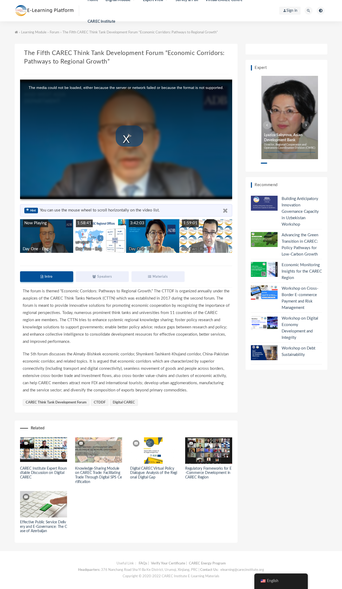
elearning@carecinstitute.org (242, 570)
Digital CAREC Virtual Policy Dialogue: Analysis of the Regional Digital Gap (153, 473)
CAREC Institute (101, 21)
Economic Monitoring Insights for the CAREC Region (302, 271)
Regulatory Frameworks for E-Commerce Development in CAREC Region (208, 473)
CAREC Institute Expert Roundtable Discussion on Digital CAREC (43, 473)
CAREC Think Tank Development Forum (56, 402)
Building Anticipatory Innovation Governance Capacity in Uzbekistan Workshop (300, 211)
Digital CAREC (124, 402)
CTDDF (100, 402)
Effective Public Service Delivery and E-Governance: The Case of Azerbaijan (43, 526)
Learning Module (33, 32)
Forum (54, 32)
